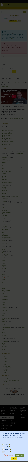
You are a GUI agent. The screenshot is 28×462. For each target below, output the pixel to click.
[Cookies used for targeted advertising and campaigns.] (10, 449)
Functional (6, 451)
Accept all (14, 458)
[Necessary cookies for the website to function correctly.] (9, 444)
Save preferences (19, 455)
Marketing (6, 449)
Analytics (6, 446)
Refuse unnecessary (9, 455)
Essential (6, 444)
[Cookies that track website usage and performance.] (9, 447)
